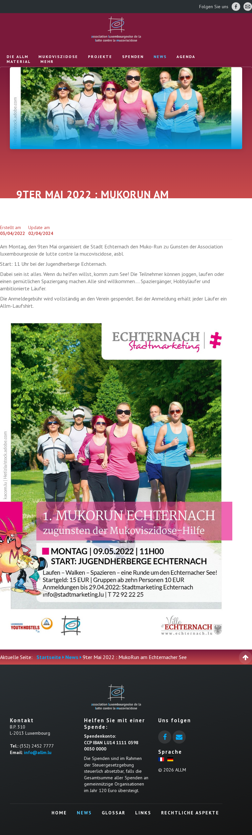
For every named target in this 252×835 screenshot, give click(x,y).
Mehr (47, 61)
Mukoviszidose (58, 56)
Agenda (186, 56)
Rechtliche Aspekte (190, 813)
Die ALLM (18, 56)
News (160, 56)
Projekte (100, 56)
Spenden (133, 56)
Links (143, 813)
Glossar (113, 813)
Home (59, 813)
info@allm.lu (38, 752)
